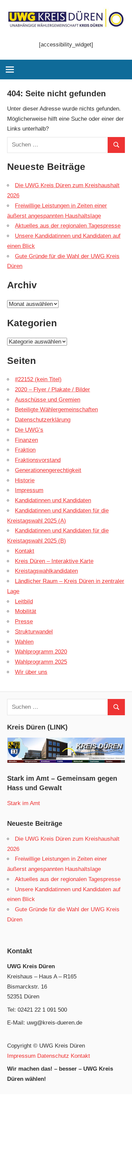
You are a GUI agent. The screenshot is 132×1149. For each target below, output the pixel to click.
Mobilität (25, 611)
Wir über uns (31, 672)
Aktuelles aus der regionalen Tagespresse (67, 225)
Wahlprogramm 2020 (41, 651)
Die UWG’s (29, 430)
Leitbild (24, 601)
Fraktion (25, 450)
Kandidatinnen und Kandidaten (53, 500)
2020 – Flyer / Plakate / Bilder (52, 389)
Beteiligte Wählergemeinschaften (56, 409)
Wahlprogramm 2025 (41, 662)
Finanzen (26, 440)
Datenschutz (53, 1056)
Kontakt (24, 551)
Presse (24, 621)
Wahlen (24, 642)
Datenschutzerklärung (42, 419)
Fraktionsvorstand (38, 460)
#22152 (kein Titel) (38, 379)
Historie (25, 480)
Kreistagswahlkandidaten (46, 571)
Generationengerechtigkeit (48, 470)
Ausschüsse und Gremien (47, 399)
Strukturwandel (34, 631)
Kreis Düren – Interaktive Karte (54, 561)
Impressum (29, 490)
